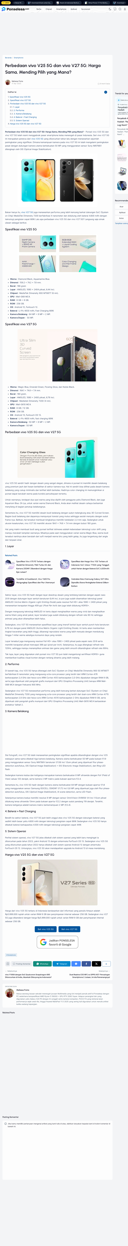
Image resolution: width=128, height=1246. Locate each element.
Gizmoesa (90, 1206)
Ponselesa (90, 1209)
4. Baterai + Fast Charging (25, 117)
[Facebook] (86, 964)
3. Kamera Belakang (22, 114)
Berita (38, 9)
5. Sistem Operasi (21, 120)
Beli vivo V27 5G (69, 929)
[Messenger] (76, 964)
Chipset (49, 9)
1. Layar (16, 107)
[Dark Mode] (110, 9)
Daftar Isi (12, 92)
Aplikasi (74, 9)
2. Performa (19, 110)
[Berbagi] (106, 964)
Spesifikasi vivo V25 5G (20, 97)
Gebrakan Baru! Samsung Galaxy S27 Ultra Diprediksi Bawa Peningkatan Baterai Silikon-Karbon (90, 582)
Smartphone (61, 9)
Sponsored (85, 9)
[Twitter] (96, 964)
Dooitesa (90, 1212)
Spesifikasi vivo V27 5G (20, 100)
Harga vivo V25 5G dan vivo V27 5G (25, 124)
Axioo (121, 218)
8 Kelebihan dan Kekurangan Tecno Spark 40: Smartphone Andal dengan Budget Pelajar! (57, 1099)
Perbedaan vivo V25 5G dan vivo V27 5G (28, 103)
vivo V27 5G (27, 212)
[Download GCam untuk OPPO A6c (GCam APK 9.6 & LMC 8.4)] (122, 190)
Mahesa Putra (22, 990)
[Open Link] (125, 9)
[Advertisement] (64, 32)
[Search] (120, 9)
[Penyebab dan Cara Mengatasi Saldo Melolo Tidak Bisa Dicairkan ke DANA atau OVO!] (122, 162)
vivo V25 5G (37, 139)
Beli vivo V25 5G (46, 929)
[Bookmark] (7, 964)
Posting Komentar (23, 964)
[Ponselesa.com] (15, 9)
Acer (121, 207)
